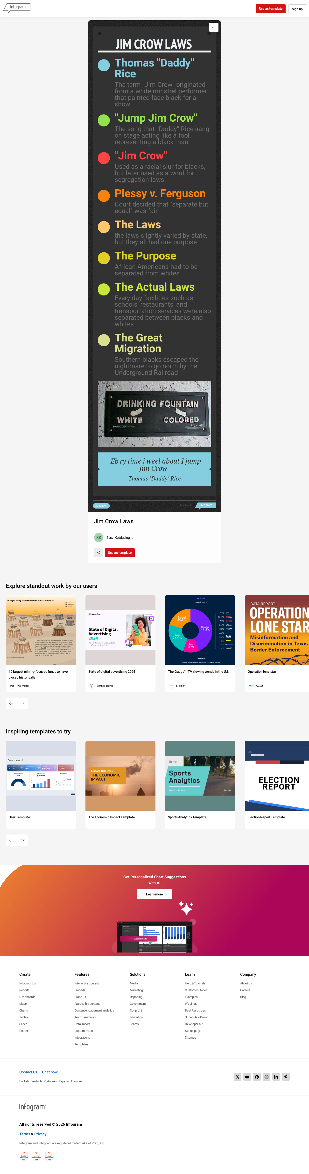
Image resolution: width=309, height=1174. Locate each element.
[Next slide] (22, 703)
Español (64, 1081)
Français (77, 1081)
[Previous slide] (11, 703)
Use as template (271, 8)
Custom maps (84, 1031)
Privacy (40, 1134)
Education (136, 1017)
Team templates (85, 1017)
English (24, 1081)
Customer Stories (196, 990)
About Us (246, 983)
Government (138, 1003)
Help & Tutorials (195, 983)
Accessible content (87, 1003)
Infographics (27, 983)
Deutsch (36, 1081)
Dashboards (27, 997)
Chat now (50, 1072)
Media (134, 983)
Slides (23, 1024)
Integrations (82, 1037)
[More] (213, 27)
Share (102, 506)
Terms (24, 1134)
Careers (245, 990)
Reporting (136, 997)
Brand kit (80, 997)
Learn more (154, 894)
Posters (24, 1031)
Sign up (297, 9)
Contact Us (28, 1072)
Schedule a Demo (196, 1017)
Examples (191, 997)
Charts (23, 1010)
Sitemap (190, 1037)
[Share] (98, 552)
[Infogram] (16, 8)
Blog (243, 997)
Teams (134, 1024)
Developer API (194, 1024)
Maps (23, 1003)
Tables (23, 1017)
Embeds (80, 990)
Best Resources (195, 1010)
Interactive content (87, 983)
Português (50, 1081)
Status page (193, 1031)
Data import (82, 1024)
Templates (81, 1044)
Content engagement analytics (94, 1010)
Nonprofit (136, 1010)
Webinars (191, 1003)
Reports (24, 990)
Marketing (136, 990)
